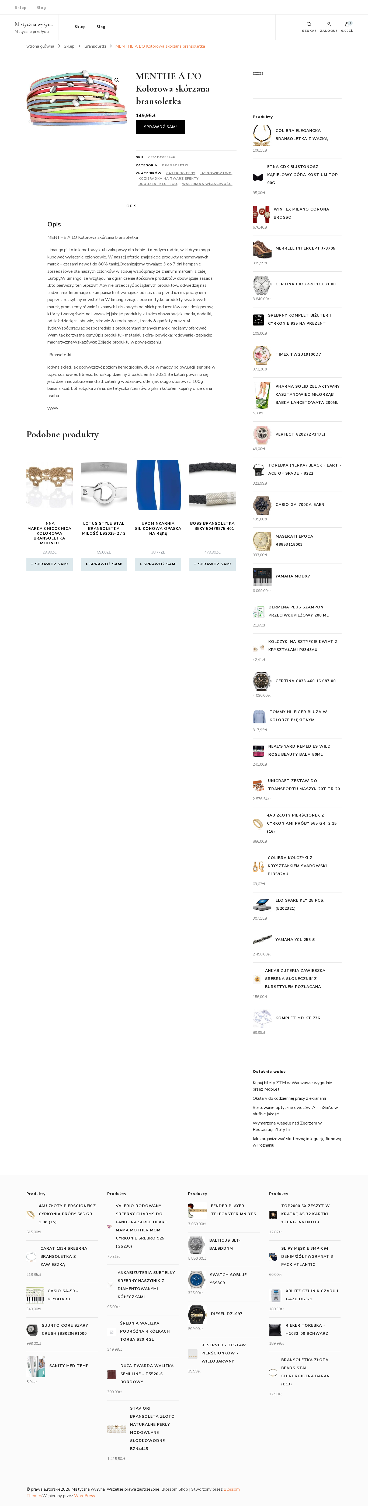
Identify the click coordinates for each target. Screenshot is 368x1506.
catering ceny (180, 173)
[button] (117, 80)
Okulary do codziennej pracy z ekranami (289, 1098)
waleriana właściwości (207, 184)
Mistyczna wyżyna (34, 24)
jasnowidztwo (216, 173)
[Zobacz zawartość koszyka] (347, 25)
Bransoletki (175, 165)
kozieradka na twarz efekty (168, 178)
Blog (41, 7)
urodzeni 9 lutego (157, 184)
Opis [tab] (131, 206)
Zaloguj (328, 30)
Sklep (21, 7)
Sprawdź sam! (160, 126)
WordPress (84, 1495)
